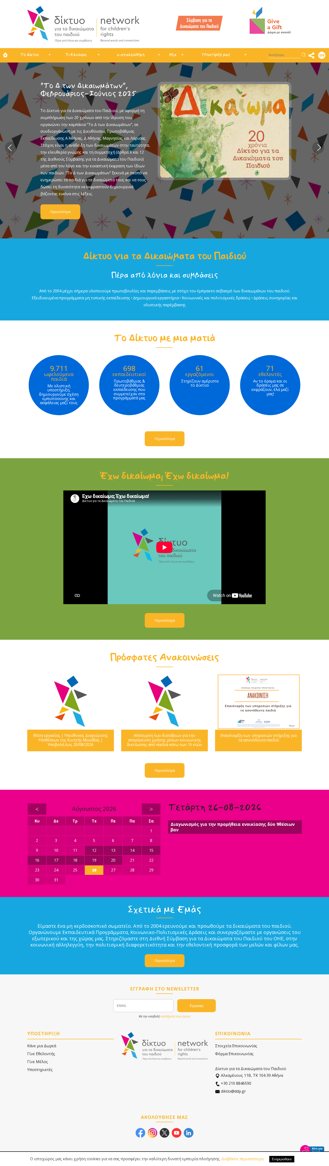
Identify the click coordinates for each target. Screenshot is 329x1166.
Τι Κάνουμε (76, 55)
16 (37, 860)
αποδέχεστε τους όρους (175, 1016)
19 (94, 860)
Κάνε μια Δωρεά (41, 1045)
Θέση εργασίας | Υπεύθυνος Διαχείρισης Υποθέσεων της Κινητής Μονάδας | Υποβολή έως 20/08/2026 (70, 740)
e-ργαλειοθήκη (131, 55)
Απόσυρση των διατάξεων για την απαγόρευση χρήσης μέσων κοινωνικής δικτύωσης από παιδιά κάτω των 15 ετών (164, 740)
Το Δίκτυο (29, 55)
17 (56, 860)
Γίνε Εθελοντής (41, 1053)
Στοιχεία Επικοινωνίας (236, 1045)
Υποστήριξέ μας (215, 55)
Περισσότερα (70, 171)
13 (113, 850)
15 (151, 850)
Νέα (172, 55)
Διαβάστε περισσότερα (242, 1158)
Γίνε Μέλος (37, 1061)
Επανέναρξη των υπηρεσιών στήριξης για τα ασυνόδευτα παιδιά (258, 737)
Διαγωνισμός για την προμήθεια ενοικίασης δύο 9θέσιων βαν (233, 827)
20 (113, 860)
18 (75, 860)
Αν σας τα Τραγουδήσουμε (96, 86)
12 (94, 850)
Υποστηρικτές (40, 1069)
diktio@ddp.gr (233, 1091)
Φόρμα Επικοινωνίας (234, 1053)
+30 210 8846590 (235, 1083)
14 (132, 850)
